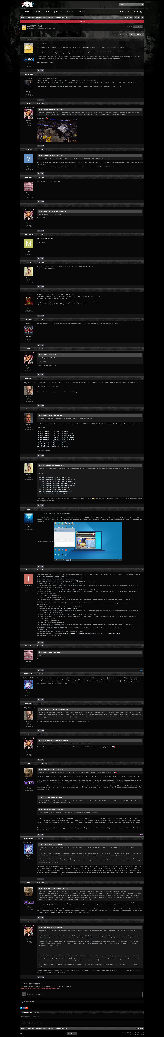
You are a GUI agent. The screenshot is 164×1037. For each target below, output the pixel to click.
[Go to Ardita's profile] (28, 114)
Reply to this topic (137, 34)
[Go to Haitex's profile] (28, 518)
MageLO (31, 28)
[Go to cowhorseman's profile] (28, 390)
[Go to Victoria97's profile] (28, 158)
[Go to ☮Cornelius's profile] (28, 186)
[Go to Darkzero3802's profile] (28, 684)
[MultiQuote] (38, 70)
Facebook (135, 17)
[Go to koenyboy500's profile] (28, 84)
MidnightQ (29, 319)
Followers (136, 26)
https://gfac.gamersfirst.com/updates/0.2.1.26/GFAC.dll (52, 431)
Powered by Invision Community (136, 1034)
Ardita (28, 103)
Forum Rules (71, 12)
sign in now (57, 986)
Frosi (28, 763)
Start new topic (123, 34)
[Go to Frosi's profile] (28, 772)
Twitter (138, 17)
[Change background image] (141, 11)
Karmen (28, 409)
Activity (38, 12)
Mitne (28, 290)
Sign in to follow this (127, 26)
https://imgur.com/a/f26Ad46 (45, 238)
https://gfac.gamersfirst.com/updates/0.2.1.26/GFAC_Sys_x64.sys (55, 437)
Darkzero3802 (28, 673)
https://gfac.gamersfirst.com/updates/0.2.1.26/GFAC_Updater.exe (55, 439)
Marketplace (59, 12)
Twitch (142, 17)
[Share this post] (142, 39)
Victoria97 (29, 149)
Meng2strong (29, 234)
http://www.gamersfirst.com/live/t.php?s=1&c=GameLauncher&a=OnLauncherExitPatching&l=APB (92, 633)
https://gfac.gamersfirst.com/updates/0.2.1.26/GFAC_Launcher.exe (55, 435)
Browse (27, 12)
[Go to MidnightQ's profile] (28, 330)
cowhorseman (28, 378)
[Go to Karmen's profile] (28, 418)
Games (47, 12)
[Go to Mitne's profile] (28, 300)
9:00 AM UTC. (87, 47)
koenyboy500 (29, 74)
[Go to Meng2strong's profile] (28, 243)
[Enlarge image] (88, 541)
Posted (40, 39)
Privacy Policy (25, 1023)
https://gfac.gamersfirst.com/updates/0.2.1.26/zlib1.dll (52, 446)
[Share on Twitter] (21, 1008)
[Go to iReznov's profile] (28, 579)
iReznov (28, 570)
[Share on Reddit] (26, 1008)
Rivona (29, 262)
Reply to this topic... (37, 994)
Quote (42, 70)
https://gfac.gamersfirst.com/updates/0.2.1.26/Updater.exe (53, 441)
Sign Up (136, 11)
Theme (22, 1033)
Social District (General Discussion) (48, 28)
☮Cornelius (28, 177)
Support (82, 12)
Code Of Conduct (41, 1023)
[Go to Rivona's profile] (28, 271)
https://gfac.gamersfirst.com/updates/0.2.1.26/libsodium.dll (53, 445)
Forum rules (82, 21)
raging (58, 797)
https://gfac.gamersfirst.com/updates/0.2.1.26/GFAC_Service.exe (55, 433)
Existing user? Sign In (126, 11)
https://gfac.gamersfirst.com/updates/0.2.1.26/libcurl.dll (52, 443)
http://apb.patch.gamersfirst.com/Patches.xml (73, 578)
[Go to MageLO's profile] (24, 27)
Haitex (28, 509)
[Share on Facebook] (24, 1008)
